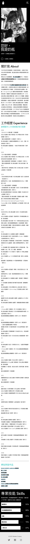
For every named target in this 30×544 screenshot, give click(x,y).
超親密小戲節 (4, 486)
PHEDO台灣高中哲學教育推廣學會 (9, 483)
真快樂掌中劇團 (5, 475)
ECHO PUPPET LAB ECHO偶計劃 (10, 468)
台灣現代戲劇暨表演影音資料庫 (18, 85)
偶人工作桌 (4, 470)
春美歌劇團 (4, 472)
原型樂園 (3, 481)
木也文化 (3, 479)
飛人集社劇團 (16, 77)
